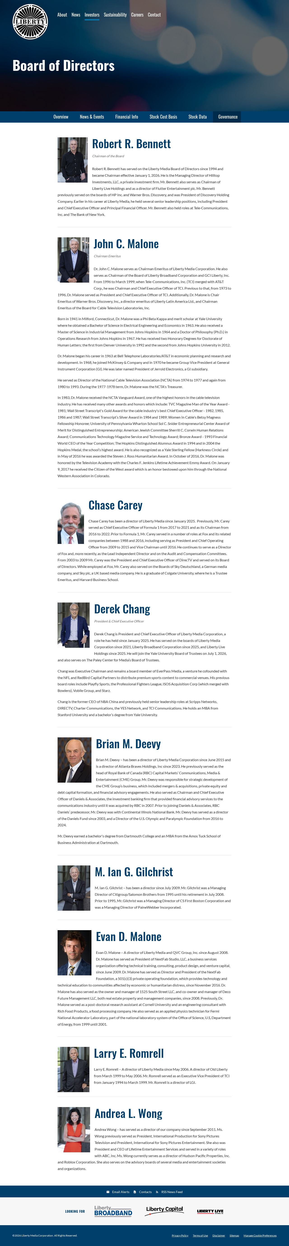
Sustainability (115, 14)
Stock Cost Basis (163, 116)
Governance (228, 116)
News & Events (92, 116)
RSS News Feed (172, 1192)
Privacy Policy (180, 1235)
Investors (92, 14)
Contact (154, 14)
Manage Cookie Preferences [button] (260, 1235)
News (76, 14)
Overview (61, 116)
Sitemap (234, 1235)
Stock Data (198, 116)
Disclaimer (218, 1235)
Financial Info (126, 116)
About (62, 14)
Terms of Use (200, 1235)
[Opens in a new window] (113, 1211)
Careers (137, 14)
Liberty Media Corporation (37, 1235)
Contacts (145, 1192)
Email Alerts (120, 1192)
